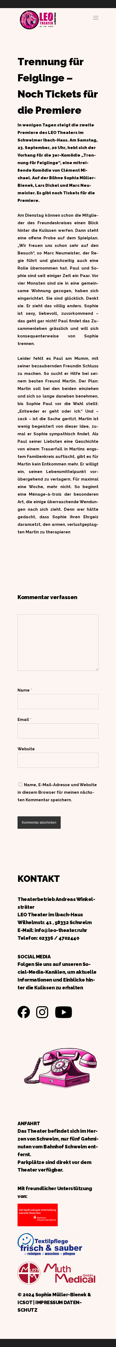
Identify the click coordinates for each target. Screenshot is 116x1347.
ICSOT (25, 1302)
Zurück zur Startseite (38, 19)
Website (26, 749)
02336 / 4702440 (59, 938)
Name (25, 690)
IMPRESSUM (49, 1302)
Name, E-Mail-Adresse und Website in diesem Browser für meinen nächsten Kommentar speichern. (57, 792)
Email (24, 719)
